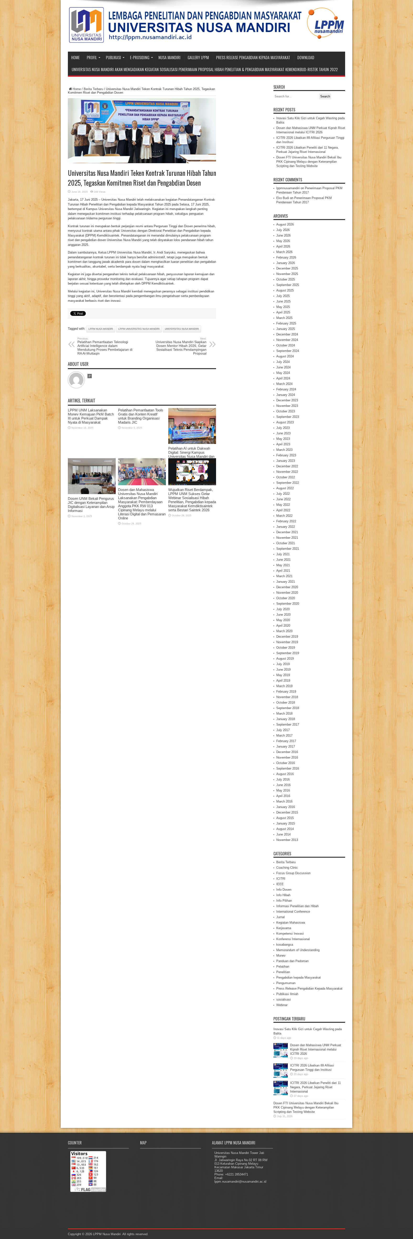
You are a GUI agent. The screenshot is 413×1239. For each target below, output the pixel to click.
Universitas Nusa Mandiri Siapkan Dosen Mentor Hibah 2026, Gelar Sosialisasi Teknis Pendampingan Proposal (181, 346)
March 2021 (284, 576)
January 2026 (285, 263)
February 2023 (286, 455)
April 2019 (283, 680)
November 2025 (287, 274)
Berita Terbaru (93, 89)
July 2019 (283, 664)
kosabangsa (284, 944)
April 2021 (283, 570)
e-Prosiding (139, 57)
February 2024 (286, 389)
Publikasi (113, 57)
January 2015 (285, 823)
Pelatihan (282, 966)
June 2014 (283, 834)
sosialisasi (283, 999)
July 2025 (283, 296)
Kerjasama (283, 928)
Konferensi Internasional (293, 939)
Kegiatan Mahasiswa (290, 922)
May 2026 (283, 241)
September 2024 (287, 351)
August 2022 (285, 488)
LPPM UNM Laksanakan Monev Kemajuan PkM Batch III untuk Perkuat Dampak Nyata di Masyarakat (91, 416)
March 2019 (284, 686)
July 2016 (283, 779)
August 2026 (285, 224)
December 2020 (287, 587)
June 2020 (283, 614)
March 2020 (284, 631)
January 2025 (285, 329)
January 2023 (285, 461)
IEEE (280, 884)
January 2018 (285, 719)
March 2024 (284, 384)
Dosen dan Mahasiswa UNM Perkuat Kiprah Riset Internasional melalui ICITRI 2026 (315, 1049)
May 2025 (283, 307)
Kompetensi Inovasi (290, 933)
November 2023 (287, 406)
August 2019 (285, 658)
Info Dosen (283, 889)
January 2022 (285, 526)
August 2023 (285, 422)
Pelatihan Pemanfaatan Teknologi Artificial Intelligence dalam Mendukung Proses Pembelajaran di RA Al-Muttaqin (104, 346)
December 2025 (287, 268)
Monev (281, 955)
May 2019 (283, 675)
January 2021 (285, 581)
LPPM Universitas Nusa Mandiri (139, 329)
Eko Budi (282, 198)
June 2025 (283, 301)
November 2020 (287, 592)
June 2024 (283, 367)
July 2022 (283, 494)
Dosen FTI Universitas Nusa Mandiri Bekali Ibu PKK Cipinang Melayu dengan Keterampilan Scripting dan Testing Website (308, 162)
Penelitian (283, 972)
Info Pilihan (284, 900)
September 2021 (287, 548)
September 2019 (287, 653)
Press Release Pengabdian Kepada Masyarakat (253, 57)
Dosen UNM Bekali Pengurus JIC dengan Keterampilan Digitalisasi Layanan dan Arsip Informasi (91, 504)
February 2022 (286, 521)
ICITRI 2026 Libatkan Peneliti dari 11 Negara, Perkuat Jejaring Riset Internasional (315, 1087)
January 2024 (285, 395)
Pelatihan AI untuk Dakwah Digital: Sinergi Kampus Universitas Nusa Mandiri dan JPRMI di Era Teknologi (191, 454)
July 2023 (283, 428)
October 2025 (285, 279)
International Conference (293, 911)
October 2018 (285, 702)
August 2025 (285, 290)
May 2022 (283, 504)
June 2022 (283, 499)
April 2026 (283, 246)
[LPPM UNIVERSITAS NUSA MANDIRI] (206, 39)
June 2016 (283, 785)
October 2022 (285, 477)
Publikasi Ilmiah (287, 994)
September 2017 (287, 724)
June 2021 (283, 559)
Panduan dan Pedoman (292, 961)
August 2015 (285, 818)
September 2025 (287, 285)
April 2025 (283, 312)
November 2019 (287, 642)
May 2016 (283, 790)
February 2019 (286, 691)
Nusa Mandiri (169, 57)
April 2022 (283, 510)
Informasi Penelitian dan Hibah (297, 906)
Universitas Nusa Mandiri (182, 329)
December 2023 (287, 400)
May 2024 (283, 373)
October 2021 (285, 543)
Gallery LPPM (198, 57)
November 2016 (287, 757)
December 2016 (287, 752)
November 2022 (287, 472)
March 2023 (284, 450)
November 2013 (287, 840)
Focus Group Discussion (293, 873)
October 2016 (285, 763)
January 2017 (285, 746)
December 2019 (287, 636)
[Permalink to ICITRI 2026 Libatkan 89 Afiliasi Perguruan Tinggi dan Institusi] (280, 1076)
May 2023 (283, 439)
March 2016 (284, 801)
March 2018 (284, 713)
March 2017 (284, 735)
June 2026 (283, 235)
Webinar (282, 1005)
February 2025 (286, 323)
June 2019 (283, 669)
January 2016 (285, 807)
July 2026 (283, 230)
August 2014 (285, 829)
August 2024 (285, 356)
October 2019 (285, 647)
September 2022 (287, 483)
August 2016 (285, 774)
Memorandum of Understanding (298, 950)
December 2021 (287, 532)
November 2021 (287, 537)
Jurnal (280, 917)
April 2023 (283, 444)
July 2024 (283, 362)
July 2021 (283, 554)
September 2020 (287, 603)
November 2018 (287, 697)
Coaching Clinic (287, 867)
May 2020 (283, 620)
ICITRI (280, 878)
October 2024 (285, 345)
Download (305, 57)
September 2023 (287, 417)
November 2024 (287, 340)
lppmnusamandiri (288, 188)
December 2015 (287, 812)
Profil (92, 57)
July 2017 (283, 730)
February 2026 (286, 257)
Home (75, 57)
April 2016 (283, 796)
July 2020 (283, 609)
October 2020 (285, 598)
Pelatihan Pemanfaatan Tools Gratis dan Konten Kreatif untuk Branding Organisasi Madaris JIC (140, 416)
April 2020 (283, 625)
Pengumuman (285, 983)
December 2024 (287, 334)
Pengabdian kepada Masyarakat (298, 977)
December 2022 (287, 466)
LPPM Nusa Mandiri (100, 329)
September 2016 (287, 768)
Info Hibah (283, 895)
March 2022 (284, 515)
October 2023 (285, 411)
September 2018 (287, 708)
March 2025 (284, 318)
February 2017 (286, 741)
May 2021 (283, 565)
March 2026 (284, 252)
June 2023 (283, 433)
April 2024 (283, 378)
